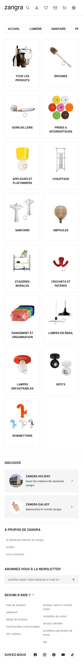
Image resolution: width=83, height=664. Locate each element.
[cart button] (64, 7)
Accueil (14, 29)
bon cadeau (13, 634)
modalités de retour (55, 616)
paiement (12, 612)
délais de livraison (17, 619)
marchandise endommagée (23, 626)
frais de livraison (16, 605)
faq (45, 642)
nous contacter (15, 554)
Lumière (36, 29)
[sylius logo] (14, 7)
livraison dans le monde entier (57, 607)
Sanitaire (58, 29)
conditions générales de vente (57, 632)
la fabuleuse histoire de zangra (25, 540)
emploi (10, 547)
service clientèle (53, 623)
